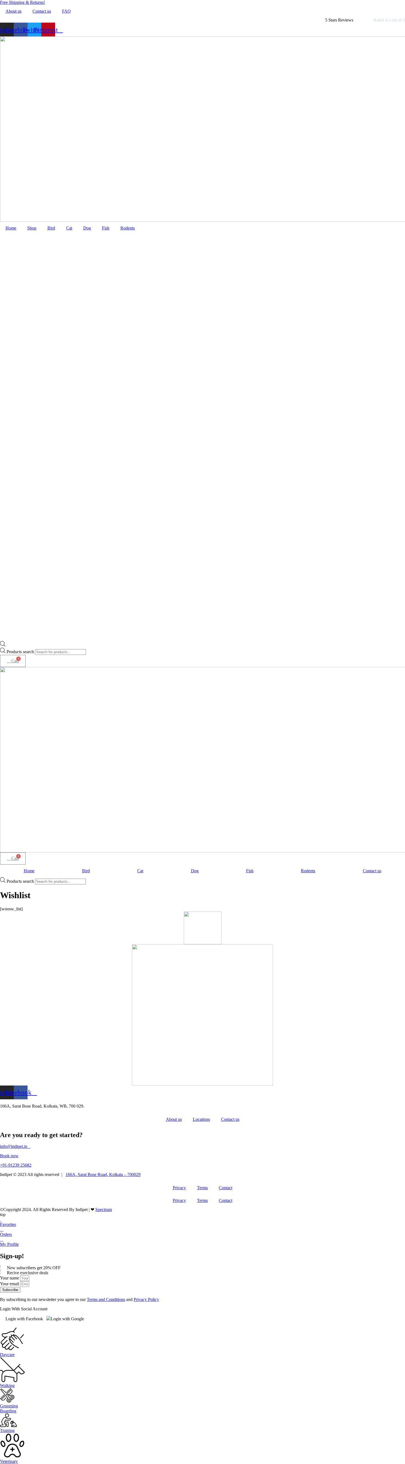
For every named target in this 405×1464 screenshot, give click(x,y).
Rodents (127, 228)
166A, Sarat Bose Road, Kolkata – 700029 (103, 1174)
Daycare (7, 1354)
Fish (105, 228)
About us (13, 11)
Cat (69, 228)
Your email (10, 1283)
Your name (10, 1278)
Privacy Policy (146, 1299)
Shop (31, 228)
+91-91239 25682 (15, 1165)
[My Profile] (1, 1239)
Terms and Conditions (106, 1299)
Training (7, 1430)
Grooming (9, 1406)
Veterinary (9, 1461)
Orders (6, 1234)
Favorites (8, 1224)
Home (11, 228)
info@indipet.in (15, 1146)
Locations (201, 1119)
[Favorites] (0, 1219)
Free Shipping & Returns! (22, 2)
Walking (7, 1385)
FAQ (66, 11)
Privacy (179, 1187)
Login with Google (67, 1318)
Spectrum (103, 1209)
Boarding (8, 1411)
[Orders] (1, 1229)
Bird (51, 228)
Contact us (42, 11)
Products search (21, 651)
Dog (87, 228)
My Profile (9, 1244)
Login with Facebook (24, 1318)
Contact (225, 1187)
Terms (202, 1187)
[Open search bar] (3, 645)
